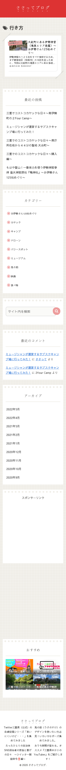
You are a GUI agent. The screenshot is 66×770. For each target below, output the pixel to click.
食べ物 (14, 285)
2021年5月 (13, 426)
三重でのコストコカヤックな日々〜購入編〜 (31, 156)
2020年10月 (13, 469)
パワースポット (19, 249)
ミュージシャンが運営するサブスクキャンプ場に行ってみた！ (31, 129)
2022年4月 (13, 418)
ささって (41, 359)
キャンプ (16, 231)
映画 (13, 276)
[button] (56, 311)
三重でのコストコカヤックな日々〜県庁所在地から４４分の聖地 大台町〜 (31, 142)
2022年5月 (13, 409)
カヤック (16, 222)
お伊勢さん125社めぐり (24, 213)
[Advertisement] (33, 528)
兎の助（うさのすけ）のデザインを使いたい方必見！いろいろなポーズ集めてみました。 (48, 734)
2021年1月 (13, 443)
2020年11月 (13, 460)
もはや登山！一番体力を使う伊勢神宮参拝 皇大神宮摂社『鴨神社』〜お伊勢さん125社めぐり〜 (32, 172)
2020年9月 (13, 477)
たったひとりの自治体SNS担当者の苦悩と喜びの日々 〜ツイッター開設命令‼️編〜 (18, 752)
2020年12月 (13, 452)
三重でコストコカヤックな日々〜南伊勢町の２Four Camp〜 (31, 115)
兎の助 (14, 267)
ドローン (16, 240)
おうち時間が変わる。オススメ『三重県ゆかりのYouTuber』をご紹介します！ (48, 752)
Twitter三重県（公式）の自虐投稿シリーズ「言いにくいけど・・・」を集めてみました (18, 734)
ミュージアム (18, 258)
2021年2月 (13, 435)
